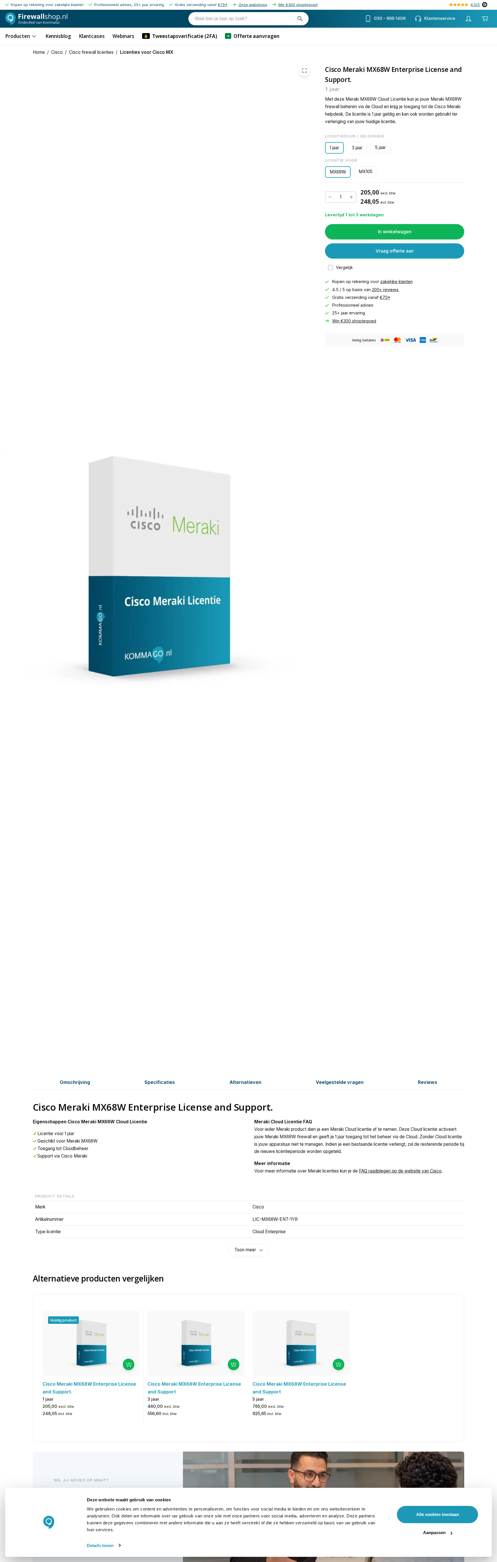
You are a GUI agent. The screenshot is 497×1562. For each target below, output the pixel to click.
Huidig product (63, 1320)
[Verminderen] (330, 197)
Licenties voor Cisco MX (146, 52)
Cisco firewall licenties (91, 52)
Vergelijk (344, 267)
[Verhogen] (351, 197)
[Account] (468, 18)
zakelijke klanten (396, 281)
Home (39, 52)
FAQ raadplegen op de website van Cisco (400, 1171)
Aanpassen (434, 1532)
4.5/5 (475, 5)
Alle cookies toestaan (437, 1514)
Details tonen (100, 1545)
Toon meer (245, 1249)
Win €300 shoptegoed (298, 5)
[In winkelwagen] (128, 1364)
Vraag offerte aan (395, 251)
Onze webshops (253, 5)
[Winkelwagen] (485, 19)
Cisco (57, 52)
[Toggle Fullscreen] (304, 70)
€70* (223, 5)
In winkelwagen (395, 231)
